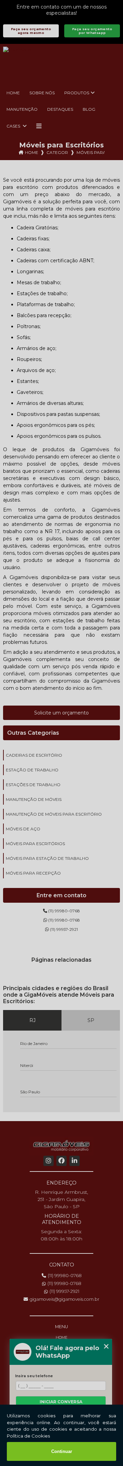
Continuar (61, 1451)
